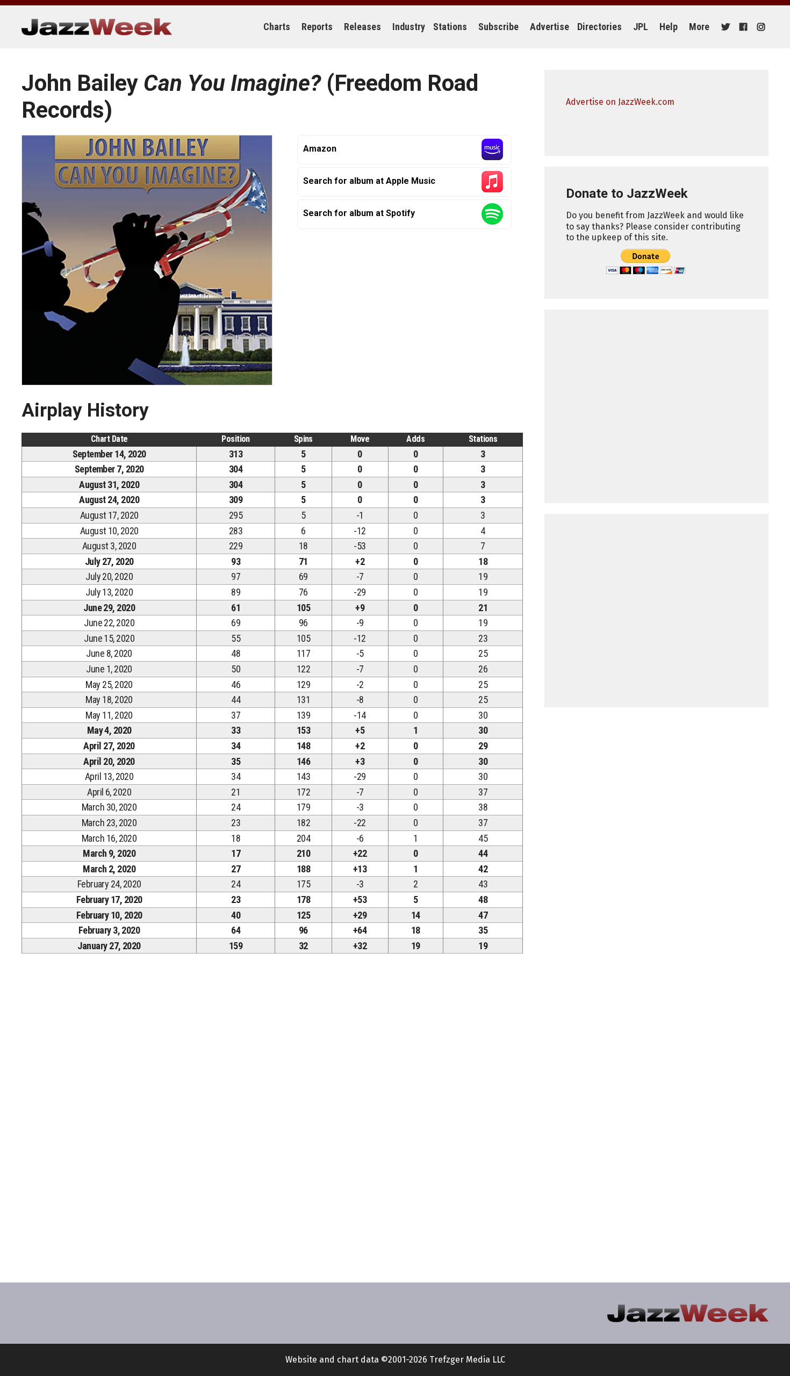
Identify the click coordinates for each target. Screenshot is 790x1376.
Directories (599, 26)
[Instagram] (760, 27)
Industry (408, 26)
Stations (450, 26)
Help (668, 26)
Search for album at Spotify (359, 213)
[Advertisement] (656, 406)
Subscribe (498, 26)
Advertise (549, 26)
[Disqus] (272, 1112)
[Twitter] (724, 27)
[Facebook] (742, 27)
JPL (640, 26)
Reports (317, 26)
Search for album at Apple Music (369, 181)
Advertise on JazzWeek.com (620, 102)
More (699, 26)
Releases (362, 26)
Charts (276, 26)
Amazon (319, 149)
